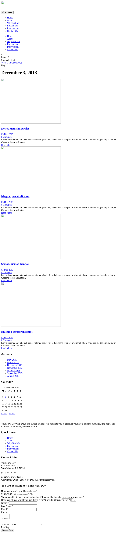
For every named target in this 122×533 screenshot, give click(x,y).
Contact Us (12, 31)
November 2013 (14, 368)
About (10, 20)
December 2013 (14, 365)
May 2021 (12, 360)
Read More (6, 145)
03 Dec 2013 (7, 134)
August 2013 (13, 376)
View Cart (6, 62)
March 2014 (13, 362)
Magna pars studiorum (15, 196)
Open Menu (7, 12)
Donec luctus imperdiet (15, 128)
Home (10, 17)
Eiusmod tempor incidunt (16, 331)
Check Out (16, 62)
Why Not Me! (13, 23)
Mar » (12, 413)
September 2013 (14, 373)
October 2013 (13, 370)
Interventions (13, 28)
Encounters (12, 25)
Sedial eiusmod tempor (15, 263)
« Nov (4, 413)
